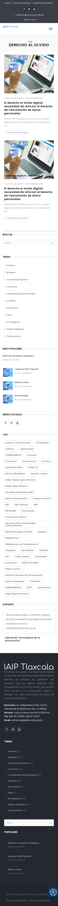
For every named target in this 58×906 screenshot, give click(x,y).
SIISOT (7, 3)
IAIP (7, 504)
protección (11, 562)
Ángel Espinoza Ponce (16, 593)
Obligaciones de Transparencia (21, 544)
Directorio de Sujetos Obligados (18, 355)
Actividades (43, 442)
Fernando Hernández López (19, 492)
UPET (29, 587)
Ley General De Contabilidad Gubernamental (20, 524)
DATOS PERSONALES (15, 473)
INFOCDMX (10, 511)
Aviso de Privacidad (21, 3)
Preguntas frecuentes (39, 900)
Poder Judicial (22, 556)
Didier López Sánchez (16, 486)
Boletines (11, 272)
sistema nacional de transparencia (24, 575)
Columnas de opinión (14, 98)
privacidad (40, 556)
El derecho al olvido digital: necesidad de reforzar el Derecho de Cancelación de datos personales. (28, 194)
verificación (44, 587)
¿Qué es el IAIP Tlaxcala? (27, 369)
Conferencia (29, 461)
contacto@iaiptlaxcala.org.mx (30, 15)
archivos (9, 449)
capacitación (27, 449)
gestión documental (16, 498)
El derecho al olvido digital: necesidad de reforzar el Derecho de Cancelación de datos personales (28, 108)
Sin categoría (13, 322)
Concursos (12, 286)
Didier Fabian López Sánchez (20, 480)
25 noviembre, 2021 (34, 98)
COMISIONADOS (13, 455)
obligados (10, 550)
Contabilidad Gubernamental (21, 293)
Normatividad (21, 395)
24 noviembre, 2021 (34, 184)
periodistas (28, 550)
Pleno (9, 315)
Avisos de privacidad (16, 900)
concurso (32, 455)
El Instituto (11, 300)
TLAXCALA (35, 581)
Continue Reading (17, 132)
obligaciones (12, 538)
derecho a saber (39, 473)
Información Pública (15, 517)
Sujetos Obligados (15, 329)
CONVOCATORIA (13, 467)
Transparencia (14, 336)
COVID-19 (33, 467)
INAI (36, 504)
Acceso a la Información (18, 442)
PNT (7, 556)
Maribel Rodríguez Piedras (18, 532)
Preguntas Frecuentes (43, 3)
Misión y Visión (22, 382)
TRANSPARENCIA (13, 587)
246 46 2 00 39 (30, 20)
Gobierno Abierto (42, 498)
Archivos (11, 265)
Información (12, 307)
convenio (46, 461)
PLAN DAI (43, 550)
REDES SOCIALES (31, 562)
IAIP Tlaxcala (21, 504)
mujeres (42, 532)
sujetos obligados (14, 581)
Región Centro (13, 569)
